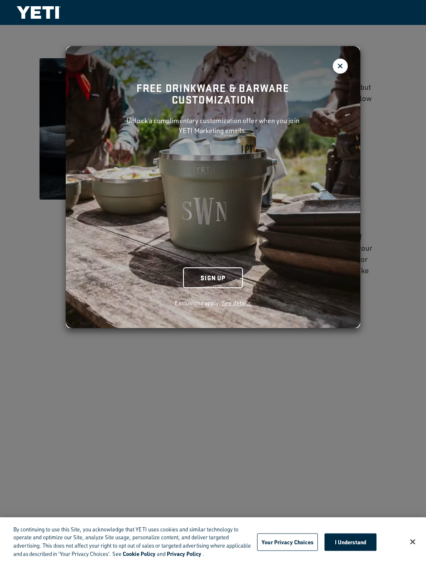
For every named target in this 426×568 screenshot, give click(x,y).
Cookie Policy (139, 553)
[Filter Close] (340, 66)
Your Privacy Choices (287, 542)
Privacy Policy (184, 553)
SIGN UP (213, 277)
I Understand (351, 542)
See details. (237, 302)
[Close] (413, 542)
